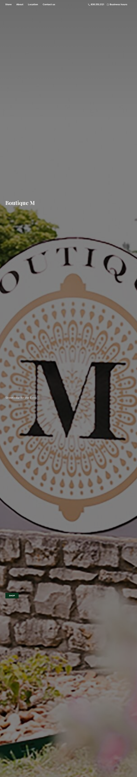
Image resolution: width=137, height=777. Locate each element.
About (19, 4)
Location (33, 4)
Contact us (49, 4)
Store (8, 4)
